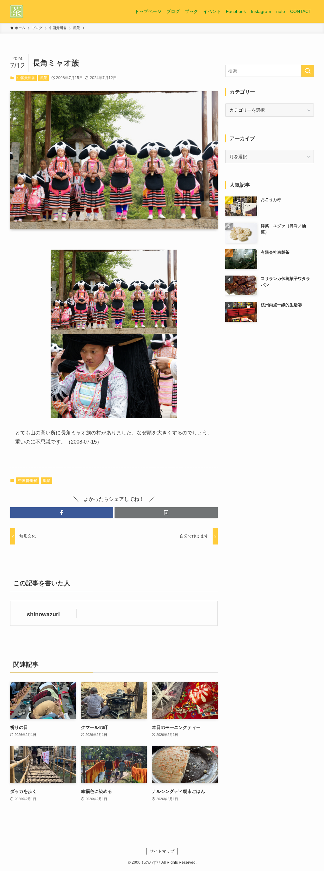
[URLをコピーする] (166, 512)
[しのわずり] (16, 11)
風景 (43, 78)
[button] (61, 512)
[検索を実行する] (307, 71)
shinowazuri (43, 614)
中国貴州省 (26, 78)
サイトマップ (162, 851)
